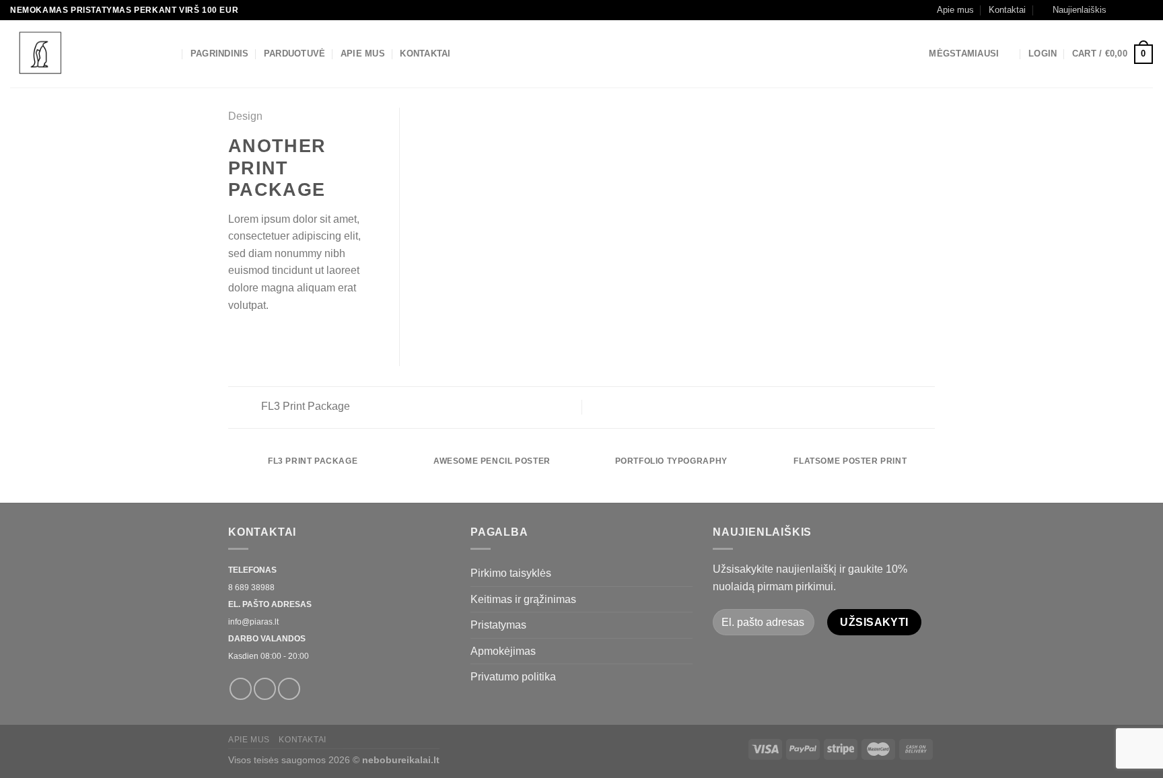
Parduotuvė (295, 53)
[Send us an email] (1146, 10)
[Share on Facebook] (236, 337)
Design (245, 116)
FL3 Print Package (304, 406)
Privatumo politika (513, 676)
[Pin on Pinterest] (285, 337)
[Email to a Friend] (269, 337)
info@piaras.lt (253, 622)
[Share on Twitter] (253, 337)
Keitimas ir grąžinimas (523, 599)
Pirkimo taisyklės (510, 573)
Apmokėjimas (503, 651)
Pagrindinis (219, 53)
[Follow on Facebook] (1121, 10)
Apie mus (955, 10)
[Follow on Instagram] (1133, 10)
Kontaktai (1007, 10)
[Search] (170, 54)
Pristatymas (498, 625)
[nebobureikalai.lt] (77, 53)
